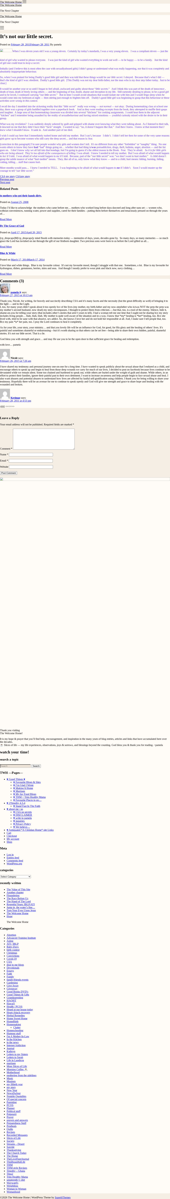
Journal (10, 1048)
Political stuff (13, 1111)
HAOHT (11, 1000)
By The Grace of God (12, 225)
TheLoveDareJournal (18, 1159)
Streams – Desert (15, 1144)
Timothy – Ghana (16, 1170)
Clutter (16, 1027)
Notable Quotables (16, 1096)
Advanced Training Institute (21, 937)
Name (4, 454)
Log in (10, 854)
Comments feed (15, 860)
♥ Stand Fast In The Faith (26, 806)
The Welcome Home (11, 5)
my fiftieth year (15, 1084)
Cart (9, 833)
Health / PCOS (14, 1006)
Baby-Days (13, 946)
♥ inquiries (19, 821)
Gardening (12, 982)
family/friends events (17, 979)
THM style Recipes (17, 1167)
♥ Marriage (19, 791)
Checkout (12, 835)
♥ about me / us (15, 809)
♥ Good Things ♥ (16, 779)
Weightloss (12, 1185)
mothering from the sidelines (21, 1075)
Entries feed (13, 857)
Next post (5, 182)
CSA (2, 176)
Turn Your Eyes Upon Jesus (21, 910)
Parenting (12, 1102)
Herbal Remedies (16, 1015)
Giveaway (12, 988)
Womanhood (13, 1191)
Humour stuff (14, 1033)
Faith (9, 973)
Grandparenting (15, 997)
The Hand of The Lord (19, 901)
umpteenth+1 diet (16, 1179)
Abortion (11, 934)
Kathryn (11, 1051)
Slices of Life (14, 1138)
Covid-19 (12, 958)
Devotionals (13, 967)
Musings (11, 1081)
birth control (13, 949)
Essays (10, 970)
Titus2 (10, 1173)
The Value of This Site (18, 889)
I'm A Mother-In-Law (18, 1036)
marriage (11, 1063)
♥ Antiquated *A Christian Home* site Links (30, 830)
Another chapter (15, 892)
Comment (6, 448)
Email (4, 460)
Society (10, 1141)
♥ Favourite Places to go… (27, 800)
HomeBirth (12, 1021)
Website (4, 466)
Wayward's (12, 1182)
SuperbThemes (63, 1197)
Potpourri (11, 1114)
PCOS (10, 1105)
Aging (10, 940)
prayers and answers (17, 1120)
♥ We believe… (21, 827)
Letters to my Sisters (17, 1054)
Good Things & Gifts (18, 994)
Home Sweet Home (17, 1018)
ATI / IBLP (13, 943)
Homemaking (14, 1024)
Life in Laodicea (15, 1060)
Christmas (12, 952)
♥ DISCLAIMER (22, 815)
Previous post (7, 179)
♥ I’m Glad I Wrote (23, 785)
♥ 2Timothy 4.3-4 (16, 803)
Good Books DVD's (17, 991)
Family (10, 976)
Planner (11, 1108)
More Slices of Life (17, 1066)
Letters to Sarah (15, 1057)
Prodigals (11, 1126)
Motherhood (13, 1072)
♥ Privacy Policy (22, 824)
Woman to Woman (16, 1188)
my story (10, 176)
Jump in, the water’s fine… (21, 907)
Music (10, 1078)
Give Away (13, 985)
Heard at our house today (20, 1009)
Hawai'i (11, 1003)
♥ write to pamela (22, 818)
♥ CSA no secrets (22, 812)
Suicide (10, 1147)
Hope (9, 916)
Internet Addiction (16, 1045)
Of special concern (16, 1099)
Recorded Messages (17, 1135)
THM (10, 1165)
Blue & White (7, 253)
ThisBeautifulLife (16, 1162)
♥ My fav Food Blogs (24, 794)
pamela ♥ (16, 292)
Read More (6, 219)
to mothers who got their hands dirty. (21, 195)
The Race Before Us (17, 898)
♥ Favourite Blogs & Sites (27, 782)
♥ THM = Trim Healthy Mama (29, 797)
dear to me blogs (15, 964)
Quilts (10, 1129)
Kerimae (15, 397)
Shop (9, 841)
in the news (13, 1042)
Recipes (11, 1132)
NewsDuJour (14, 1093)
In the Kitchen (14, 1039)
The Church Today (17, 1153)
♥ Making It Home (23, 788)
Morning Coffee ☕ (17, 1069)
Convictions (13, 955)
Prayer (10, 1117)
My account (13, 838)
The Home (12, 1156)
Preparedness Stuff (16, 1123)
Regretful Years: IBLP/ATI (21, 904)
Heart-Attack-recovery (18, 1012)
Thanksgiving (14, 1150)
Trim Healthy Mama (17, 1176)
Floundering (13, 895)
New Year (12, 1090)
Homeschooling (15, 1030)
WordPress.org (14, 863)
